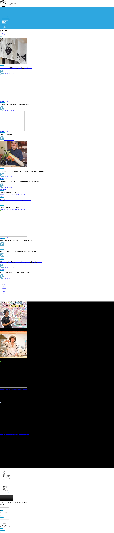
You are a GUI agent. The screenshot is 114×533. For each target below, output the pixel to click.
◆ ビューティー (4, 9)
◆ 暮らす (3, 473)
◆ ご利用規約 (4, 489)
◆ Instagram (4, 21)
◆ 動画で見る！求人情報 (6, 14)
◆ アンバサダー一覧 (5, 20)
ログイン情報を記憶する (5, 512)
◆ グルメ (3, 8)
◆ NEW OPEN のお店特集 (6, 16)
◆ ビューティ (4, 470)
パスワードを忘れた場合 (4, 514)
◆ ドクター (4, 10)
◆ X (2, 25)
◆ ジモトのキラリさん (5, 15)
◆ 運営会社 (4, 488)
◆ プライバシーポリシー (6, 490)
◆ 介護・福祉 (4, 11)
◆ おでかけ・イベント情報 (6, 478)
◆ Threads (3, 26)
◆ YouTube (4, 23)
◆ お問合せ (4, 28)
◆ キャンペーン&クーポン (6, 19)
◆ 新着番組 (4, 7)
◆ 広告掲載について (5, 27)
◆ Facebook (4, 24)
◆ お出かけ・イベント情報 (6, 17)
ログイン (3, 6)
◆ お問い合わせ (4, 487)
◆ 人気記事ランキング (5, 18)
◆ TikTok (3, 22)
